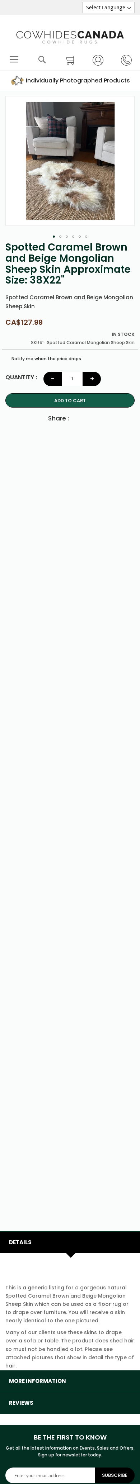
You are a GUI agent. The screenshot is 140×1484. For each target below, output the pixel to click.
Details (20, 1242)
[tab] (70, 1242)
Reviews (21, 1403)
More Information (37, 1381)
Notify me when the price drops (45, 359)
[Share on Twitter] (89, 418)
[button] (54, 236)
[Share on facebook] (77, 418)
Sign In (95, 60)
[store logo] (70, 35)
